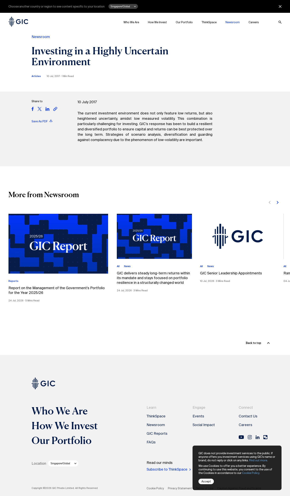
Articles (36, 76)
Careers (254, 22)
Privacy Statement (180, 488)
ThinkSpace (209, 22)
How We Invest (157, 22)
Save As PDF (40, 121)
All (118, 266)
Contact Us (248, 416)
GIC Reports (157, 433)
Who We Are (131, 22)
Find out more (258, 460)
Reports (13, 281)
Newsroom (232, 22)
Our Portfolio (184, 22)
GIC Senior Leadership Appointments (231, 273)
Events (198, 416)
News (127, 266)
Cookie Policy (250, 473)
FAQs (151, 442)
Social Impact (204, 425)
